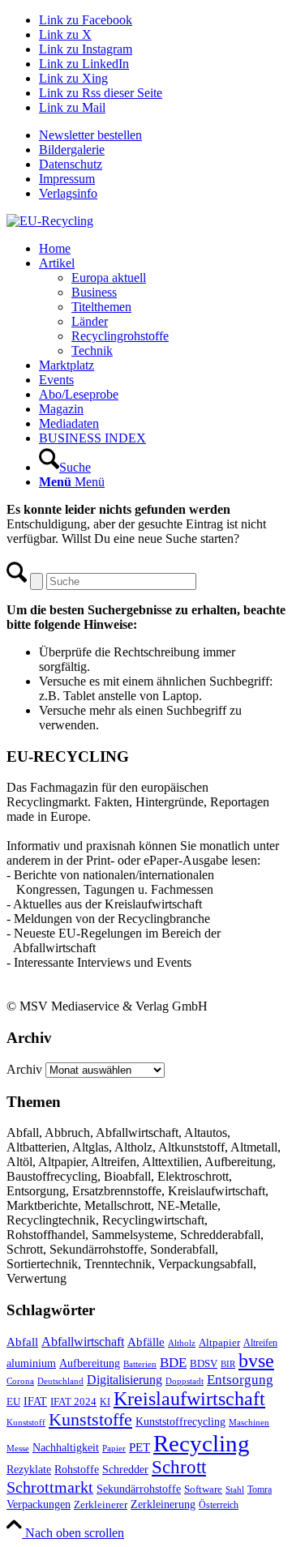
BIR (228, 1364)
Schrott (179, 1467)
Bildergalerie (72, 149)
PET (139, 1447)
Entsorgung (240, 1379)
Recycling (201, 1443)
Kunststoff (25, 1422)
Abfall (22, 1341)
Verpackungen (38, 1504)
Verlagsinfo (68, 193)
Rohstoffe (76, 1470)
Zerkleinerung (163, 1504)
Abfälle (146, 1341)
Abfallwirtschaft (82, 1341)
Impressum (67, 179)
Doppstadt (184, 1381)
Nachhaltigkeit (65, 1448)
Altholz (181, 1343)
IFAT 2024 (73, 1402)
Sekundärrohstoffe (139, 1489)
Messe (17, 1448)
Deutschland (60, 1381)
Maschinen (249, 1422)
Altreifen (260, 1343)
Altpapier (219, 1342)
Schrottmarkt (49, 1487)
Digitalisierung (124, 1380)
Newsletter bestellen (90, 135)
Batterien (140, 1364)
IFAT (35, 1401)
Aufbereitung (89, 1363)
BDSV (203, 1364)
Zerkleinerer (100, 1505)
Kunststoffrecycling (180, 1421)
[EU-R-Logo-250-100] (49, 221)
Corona (20, 1381)
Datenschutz (70, 164)
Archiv (24, 1069)
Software (203, 1489)
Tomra (259, 1489)
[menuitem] (162, 135)
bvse (256, 1360)
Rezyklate (28, 1469)
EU (13, 1401)
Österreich (218, 1505)
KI (105, 1402)
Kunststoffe (90, 1419)
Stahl (234, 1489)
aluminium (31, 1363)
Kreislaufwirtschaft (189, 1398)
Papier (114, 1448)
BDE (173, 1362)
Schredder (125, 1469)
